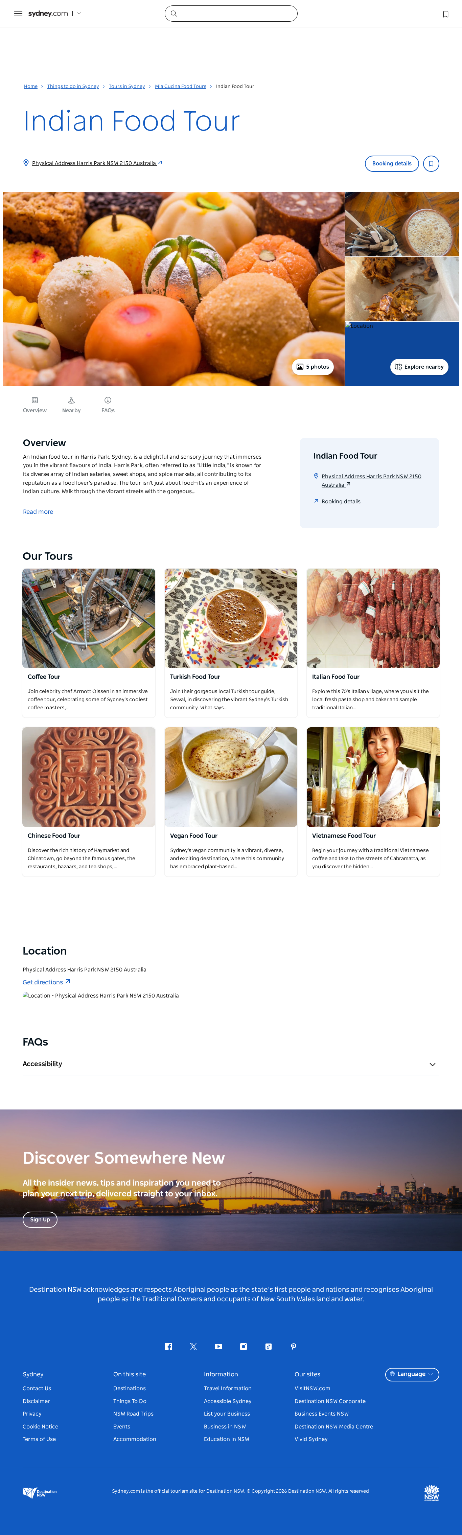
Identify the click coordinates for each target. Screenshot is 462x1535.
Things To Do (129, 1401)
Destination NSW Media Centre (334, 1426)
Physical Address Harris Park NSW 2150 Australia (94, 163)
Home (31, 86)
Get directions (43, 983)
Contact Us (37, 1388)
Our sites (307, 1375)
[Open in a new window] (88, 618)
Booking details (392, 163)
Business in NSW (225, 1426)
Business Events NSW (322, 1414)
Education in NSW (226, 1439)
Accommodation (134, 1439)
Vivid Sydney (311, 1439)
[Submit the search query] (173, 13)
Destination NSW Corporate (330, 1401)
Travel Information (228, 1388)
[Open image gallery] (174, 385)
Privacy (32, 1414)
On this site (129, 1375)
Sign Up (40, 1219)
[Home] (48, 13)
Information (221, 1375)
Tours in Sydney (127, 86)
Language (411, 1374)
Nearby (71, 410)
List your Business (227, 1414)
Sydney (33, 1375)
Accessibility (42, 1064)
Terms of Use (39, 1439)
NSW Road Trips (133, 1414)
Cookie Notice (40, 1426)
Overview (35, 410)
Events (121, 1426)
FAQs (108, 410)
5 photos (317, 367)
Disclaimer (36, 1401)
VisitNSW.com (312, 1388)
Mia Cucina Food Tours (180, 86)
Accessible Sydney (228, 1401)
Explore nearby (424, 367)
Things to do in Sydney (73, 86)
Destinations (129, 1388)
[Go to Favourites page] (445, 13)
